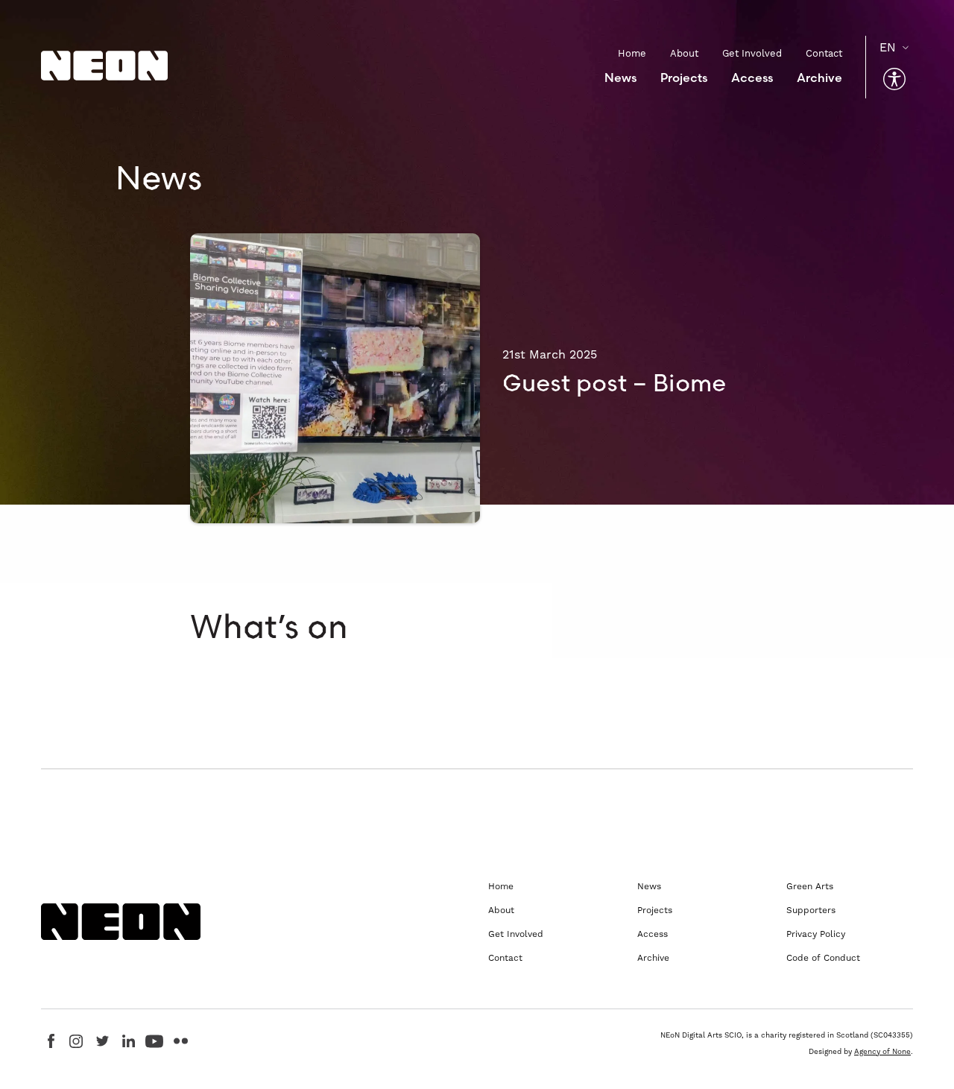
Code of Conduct (823, 958)
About (684, 53)
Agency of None (882, 1051)
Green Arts (809, 886)
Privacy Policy (815, 934)
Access (752, 77)
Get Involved (752, 53)
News (620, 77)
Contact (824, 53)
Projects (683, 77)
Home (632, 53)
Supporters (810, 910)
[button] (894, 79)
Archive (819, 77)
